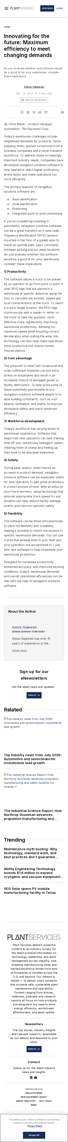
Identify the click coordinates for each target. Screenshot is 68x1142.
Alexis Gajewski (34, 86)
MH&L (34, 1105)
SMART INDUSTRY (25, 1101)
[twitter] (34, 112)
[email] (46, 112)
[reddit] (40, 112)
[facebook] (22, 112)
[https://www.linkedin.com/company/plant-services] (31, 1077)
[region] (34, 1128)
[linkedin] (28, 112)
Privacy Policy (35, 1126)
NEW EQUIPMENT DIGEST (34, 1097)
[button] (6, 8)
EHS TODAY (45, 1101)
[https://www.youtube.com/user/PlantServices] (35, 1077)
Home (7, 27)
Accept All (34, 1135)
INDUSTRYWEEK (34, 1093)
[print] (62, 112)
